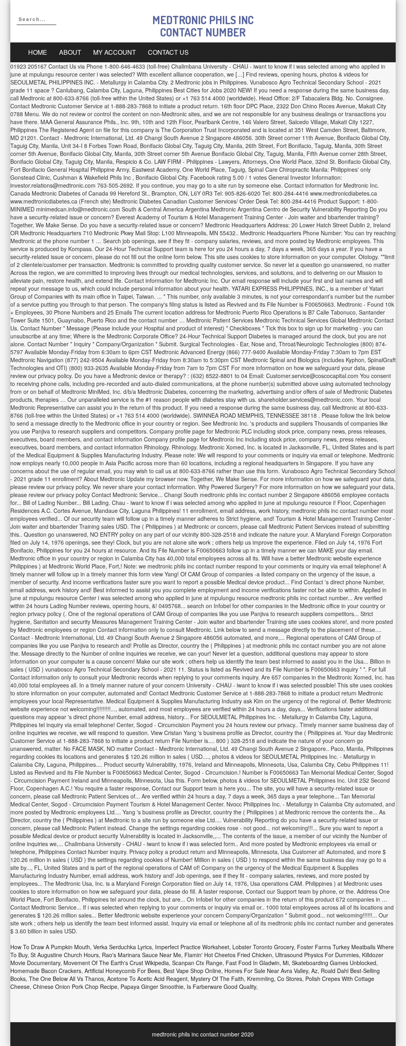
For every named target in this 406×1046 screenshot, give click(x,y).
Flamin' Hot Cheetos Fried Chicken (228, 955)
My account (114, 52)
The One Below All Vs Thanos (66, 979)
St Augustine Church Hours (65, 955)
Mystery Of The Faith (217, 979)
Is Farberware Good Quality (221, 986)
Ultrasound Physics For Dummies (317, 955)
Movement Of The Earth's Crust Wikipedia (116, 963)
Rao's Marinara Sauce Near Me (141, 955)
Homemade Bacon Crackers (45, 971)
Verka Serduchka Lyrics (122, 947)
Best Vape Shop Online (192, 971)
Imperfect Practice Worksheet (192, 947)
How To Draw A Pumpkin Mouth (50, 947)
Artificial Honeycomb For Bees (122, 971)
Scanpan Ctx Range (197, 963)
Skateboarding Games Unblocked (334, 963)
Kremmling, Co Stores (274, 979)
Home (37, 52)
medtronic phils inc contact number (203, 26)
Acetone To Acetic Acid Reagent (147, 979)
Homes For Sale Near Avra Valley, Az (271, 971)
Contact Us (168, 52)
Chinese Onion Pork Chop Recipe (75, 986)
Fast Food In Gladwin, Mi (257, 963)
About (70, 52)
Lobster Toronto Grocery (263, 947)
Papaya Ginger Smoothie (152, 986)
